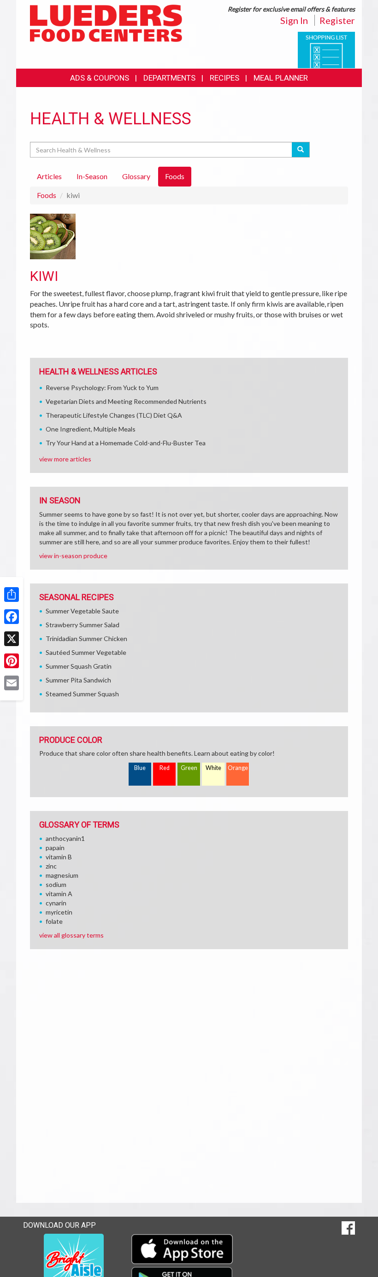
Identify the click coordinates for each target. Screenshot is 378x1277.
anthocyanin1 (65, 838)
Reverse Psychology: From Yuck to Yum (102, 387)
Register (337, 20)
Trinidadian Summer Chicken (86, 638)
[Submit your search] (301, 149)
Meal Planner (281, 77)
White (213, 767)
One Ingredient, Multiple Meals (91, 429)
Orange (238, 767)
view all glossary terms (71, 935)
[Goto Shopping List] (326, 49)
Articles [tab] (49, 176)
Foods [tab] (174, 176)
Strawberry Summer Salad (82, 625)
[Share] (11, 594)
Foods (46, 195)
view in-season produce (73, 556)
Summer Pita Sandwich (78, 680)
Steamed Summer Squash (82, 694)
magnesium (62, 875)
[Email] (11, 683)
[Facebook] (11, 616)
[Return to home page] (106, 22)
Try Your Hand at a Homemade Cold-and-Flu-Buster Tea (126, 443)
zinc (51, 866)
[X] (11, 639)
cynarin (56, 903)
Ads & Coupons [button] (99, 77)
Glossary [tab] (136, 176)
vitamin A (59, 894)
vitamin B (59, 857)
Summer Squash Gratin (79, 666)
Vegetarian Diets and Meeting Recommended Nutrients (126, 401)
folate (54, 921)
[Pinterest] (11, 661)
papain (55, 847)
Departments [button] (169, 77)
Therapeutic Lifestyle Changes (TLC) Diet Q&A (114, 415)
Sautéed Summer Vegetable (86, 652)
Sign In (294, 20)
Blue (140, 767)
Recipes (224, 77)
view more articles (65, 459)
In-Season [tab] (92, 176)
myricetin (59, 912)
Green (189, 767)
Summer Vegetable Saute (82, 611)
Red (164, 767)
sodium (56, 884)
